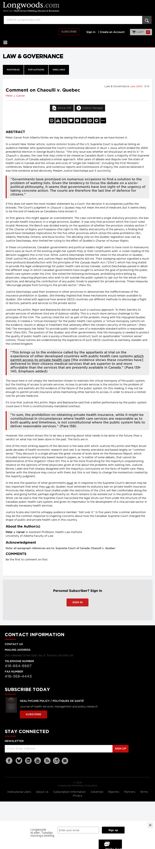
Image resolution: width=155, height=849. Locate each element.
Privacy (77, 796)
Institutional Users (19, 792)
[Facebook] (9, 760)
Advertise (97, 792)
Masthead (13, 70)
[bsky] (19, 760)
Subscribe (69, 31)
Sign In (77, 602)
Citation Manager (92, 108)
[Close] (150, 825)
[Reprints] (52, 120)
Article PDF (65, 108)
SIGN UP (120, 749)
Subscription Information (69, 792)
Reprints (114, 792)
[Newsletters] (65, 760)
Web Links (59, 70)
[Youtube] (38, 760)
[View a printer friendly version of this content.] (58, 120)
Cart (142, 32)
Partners (130, 792)
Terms (144, 792)
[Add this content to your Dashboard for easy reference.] (71, 120)
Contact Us (14, 644)
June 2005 (136, 86)
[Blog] (56, 763)
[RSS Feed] (47, 760)
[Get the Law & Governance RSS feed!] (64, 120)
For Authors (36, 70)
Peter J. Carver (15, 96)
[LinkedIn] (28, 760)
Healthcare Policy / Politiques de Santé (52, 701)
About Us (42, 792)
